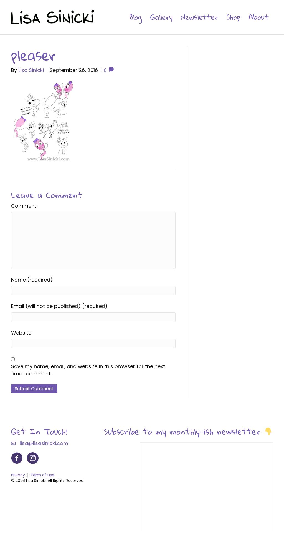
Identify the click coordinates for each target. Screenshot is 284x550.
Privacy (18, 475)
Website (21, 332)
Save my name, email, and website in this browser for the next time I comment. (88, 370)
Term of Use (42, 475)
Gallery (161, 17)
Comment (23, 205)
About (258, 17)
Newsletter (199, 17)
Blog (135, 17)
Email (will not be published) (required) (59, 306)
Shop (233, 17)
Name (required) (32, 279)
